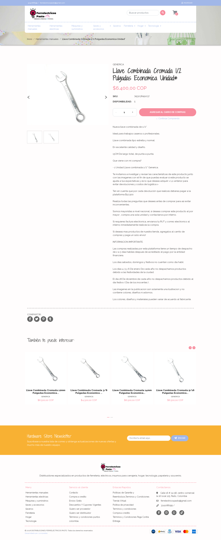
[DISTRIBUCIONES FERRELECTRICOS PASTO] (43, 15)
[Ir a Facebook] (158, 512)
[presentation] (28, 98)
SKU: (115, 96)
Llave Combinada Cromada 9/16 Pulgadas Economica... (175, 391)
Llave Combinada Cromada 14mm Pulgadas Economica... (132, 391)
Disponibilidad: (122, 101)
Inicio (29, 39)
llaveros (117, 26)
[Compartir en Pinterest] (43, 319)
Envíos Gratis (75, 501)
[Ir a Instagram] (166, 512)
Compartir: (34, 314)
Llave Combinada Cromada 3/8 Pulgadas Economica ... (89, 391)
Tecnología (153, 26)
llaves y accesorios (98, 27)
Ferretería (128, 26)
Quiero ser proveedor (79, 509)
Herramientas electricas (56, 27)
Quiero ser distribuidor (80, 513)
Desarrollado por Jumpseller (36, 533)
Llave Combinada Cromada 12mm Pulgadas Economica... (45, 391)
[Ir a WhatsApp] (174, 512)
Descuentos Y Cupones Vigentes (85, 505)
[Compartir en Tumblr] (50, 319)
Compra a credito (77, 497)
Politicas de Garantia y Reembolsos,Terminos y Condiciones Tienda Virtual (131, 496)
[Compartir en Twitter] (37, 319)
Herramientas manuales (34, 27)
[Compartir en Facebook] (30, 319)
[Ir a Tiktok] (181, 512)
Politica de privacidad (123, 505)
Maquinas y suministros (77, 27)
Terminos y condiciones (124, 509)
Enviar (181, 438)
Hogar (141, 26)
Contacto (73, 492)
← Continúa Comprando (168, 118)
